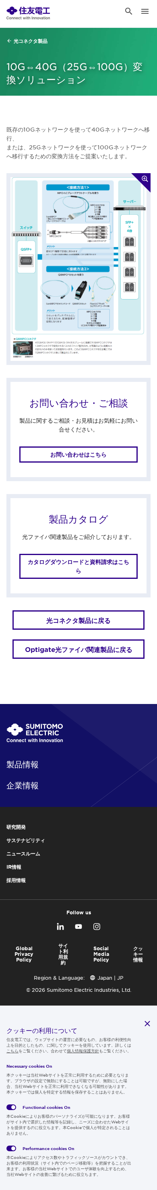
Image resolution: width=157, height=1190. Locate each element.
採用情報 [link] (16, 880)
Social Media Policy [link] (101, 953)
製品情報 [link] (22, 764)
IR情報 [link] (13, 866)
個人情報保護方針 (83, 1050)
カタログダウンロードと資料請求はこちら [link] (78, 566)
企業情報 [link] (22, 785)
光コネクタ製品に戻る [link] (78, 620)
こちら (12, 1050)
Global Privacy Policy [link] (23, 953)
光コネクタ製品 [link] (31, 41)
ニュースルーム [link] (23, 853)
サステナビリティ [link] (25, 840)
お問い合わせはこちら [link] (78, 454)
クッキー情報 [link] (138, 953)
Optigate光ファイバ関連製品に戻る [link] (78, 649)
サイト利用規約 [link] (63, 954)
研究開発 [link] (16, 826)
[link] (28, 11)
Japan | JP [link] (110, 977)
